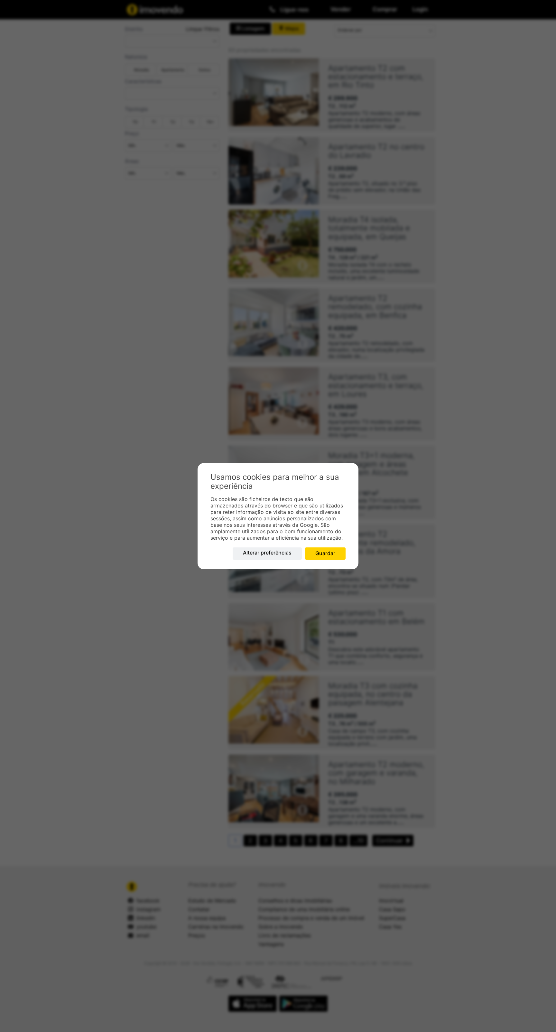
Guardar (325, 553)
